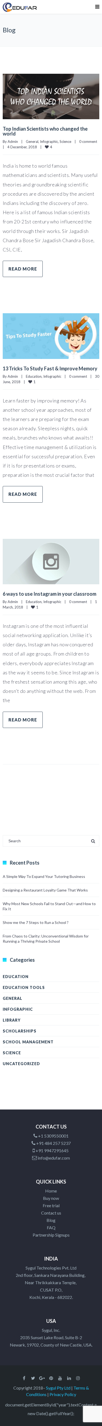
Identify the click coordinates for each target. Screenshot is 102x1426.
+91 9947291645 (52, 1150)
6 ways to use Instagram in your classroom (49, 594)
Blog (51, 1220)
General (32, 141)
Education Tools (24, 987)
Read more (22, 268)
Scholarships (19, 1031)
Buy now (51, 1198)
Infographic (49, 141)
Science (65, 141)
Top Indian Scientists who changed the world (45, 131)
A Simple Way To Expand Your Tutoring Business (44, 876)
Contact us (51, 1212)
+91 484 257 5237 (53, 1143)
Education (34, 376)
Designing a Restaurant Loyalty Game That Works (45, 890)
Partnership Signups (51, 1234)
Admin (13, 141)
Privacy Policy (63, 1394)
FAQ (51, 1227)
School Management (28, 1042)
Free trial (51, 1205)
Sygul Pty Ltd (58, 1387)
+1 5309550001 (53, 1135)
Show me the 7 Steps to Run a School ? (36, 922)
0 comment (88, 141)
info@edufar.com (53, 1157)
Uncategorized (21, 1063)
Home (51, 1190)
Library (12, 1020)
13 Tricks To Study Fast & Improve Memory (50, 368)
